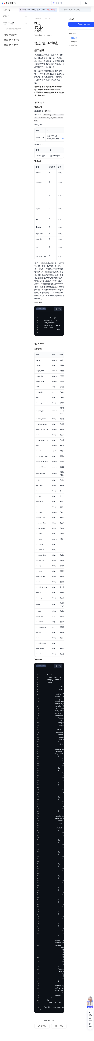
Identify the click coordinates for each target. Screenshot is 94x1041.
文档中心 (6, 10)
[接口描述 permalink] (47, 50)
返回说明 (74, 45)
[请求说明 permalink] (47, 102)
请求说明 (74, 42)
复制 (59, 309)
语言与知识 (8, 23)
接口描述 (74, 38)
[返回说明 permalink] (47, 344)
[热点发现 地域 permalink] (60, 43)
